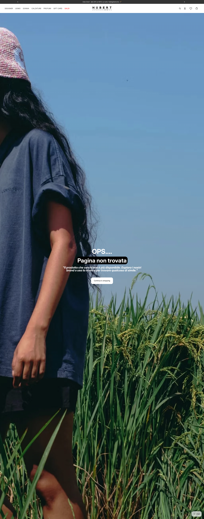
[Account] (184, 8)
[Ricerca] (180, 8)
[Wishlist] (190, 8)
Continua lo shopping (102, 281)
